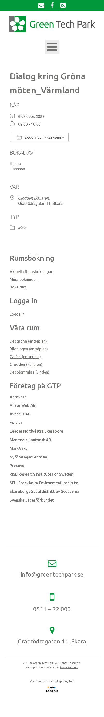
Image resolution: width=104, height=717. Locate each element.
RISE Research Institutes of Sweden (41, 474)
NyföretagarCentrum (28, 457)
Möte (22, 227)
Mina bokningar (23, 279)
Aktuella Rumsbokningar (31, 271)
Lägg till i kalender (42, 137)
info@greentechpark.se (52, 574)
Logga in (17, 314)
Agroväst (18, 397)
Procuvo (17, 465)
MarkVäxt (18, 448)
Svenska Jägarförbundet (32, 500)
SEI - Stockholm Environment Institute (44, 483)
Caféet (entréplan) (25, 357)
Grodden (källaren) (34, 198)
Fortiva (16, 422)
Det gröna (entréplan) (28, 341)
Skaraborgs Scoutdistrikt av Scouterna (44, 491)
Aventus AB (20, 414)
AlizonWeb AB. (69, 667)
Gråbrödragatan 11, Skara (52, 641)
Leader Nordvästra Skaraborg (36, 431)
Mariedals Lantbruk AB (30, 440)
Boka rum (18, 287)
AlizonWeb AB (23, 405)
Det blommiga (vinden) (29, 372)
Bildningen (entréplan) (29, 349)
